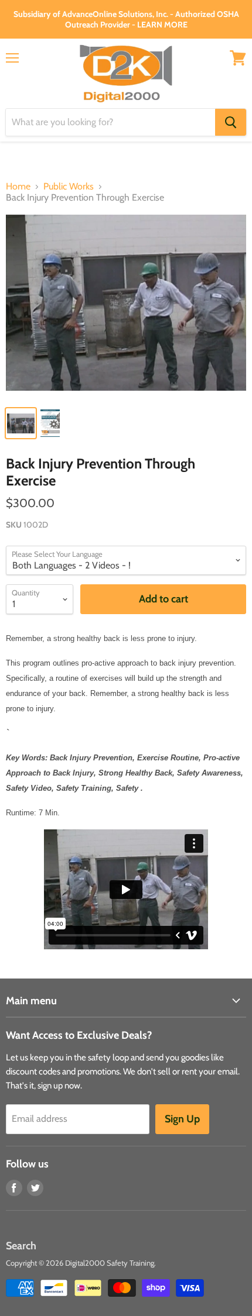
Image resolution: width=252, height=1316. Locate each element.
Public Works (68, 186)
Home (18, 186)
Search (21, 1245)
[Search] (230, 122)
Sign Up (182, 1118)
